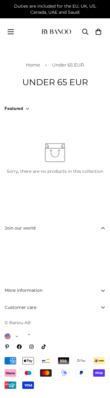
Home (33, 65)
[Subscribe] (98, 260)
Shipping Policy (21, 350)
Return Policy (19, 360)
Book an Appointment (28, 339)
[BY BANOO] (56, 31)
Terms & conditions (69, 276)
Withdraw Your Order (27, 370)
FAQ (9, 318)
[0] (98, 32)
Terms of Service (22, 391)
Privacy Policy (19, 381)
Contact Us (16, 329)
